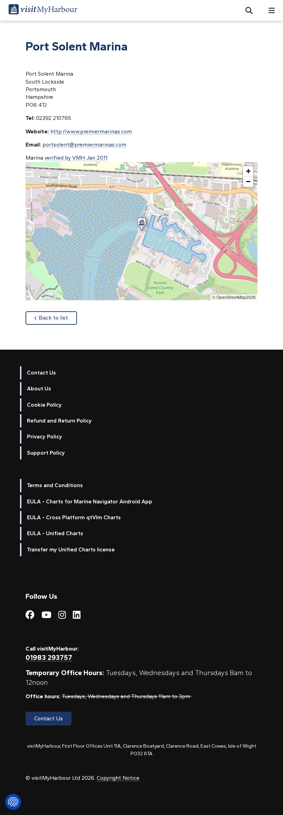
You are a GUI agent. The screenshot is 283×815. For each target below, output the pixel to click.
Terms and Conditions (55, 485)
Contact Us (41, 372)
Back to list (58, 317)
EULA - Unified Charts (55, 533)
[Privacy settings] (13, 802)
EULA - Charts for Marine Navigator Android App (89, 501)
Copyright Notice (118, 778)
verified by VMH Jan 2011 (76, 157)
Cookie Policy (44, 404)
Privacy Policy (44, 436)
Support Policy (46, 452)
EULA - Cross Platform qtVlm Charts (74, 517)
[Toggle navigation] (269, 10)
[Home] (42, 10)
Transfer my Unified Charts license (71, 549)
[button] (246, 10)
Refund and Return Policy (59, 420)
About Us (39, 388)
